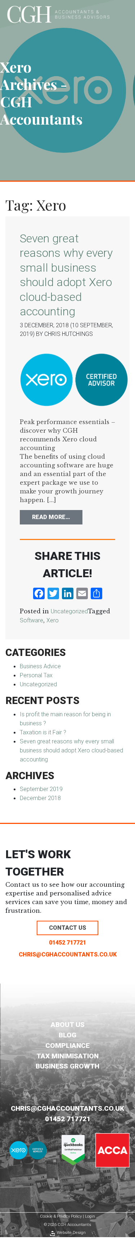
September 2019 (41, 789)
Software (31, 620)
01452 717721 (67, 942)
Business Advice (40, 666)
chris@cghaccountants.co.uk (68, 954)
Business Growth (67, 1066)
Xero (52, 620)
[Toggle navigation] (125, 14)
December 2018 (40, 798)
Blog (67, 1035)
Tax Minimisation (67, 1056)
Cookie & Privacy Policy (61, 1216)
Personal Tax (36, 675)
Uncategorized (69, 611)
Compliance (67, 1045)
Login (90, 1216)
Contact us (67, 927)
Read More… (57, 516)
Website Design (71, 1232)
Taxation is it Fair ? (43, 732)
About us (68, 1024)
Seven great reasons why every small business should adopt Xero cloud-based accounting (71, 750)
